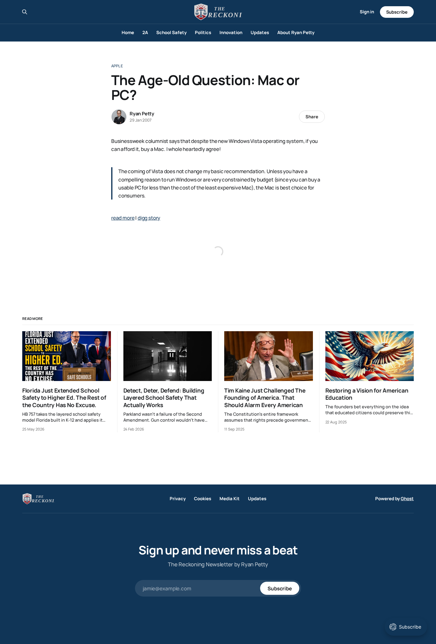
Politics (203, 32)
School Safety (171, 32)
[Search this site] (25, 12)
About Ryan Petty (295, 32)
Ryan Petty (142, 113)
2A (145, 32)
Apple (117, 65)
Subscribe (397, 12)
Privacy (178, 498)
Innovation (230, 32)
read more (122, 217)
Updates (260, 32)
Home (128, 32)
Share (311, 117)
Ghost (407, 498)
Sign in (367, 12)
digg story (149, 217)
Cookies (202, 498)
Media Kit (229, 498)
